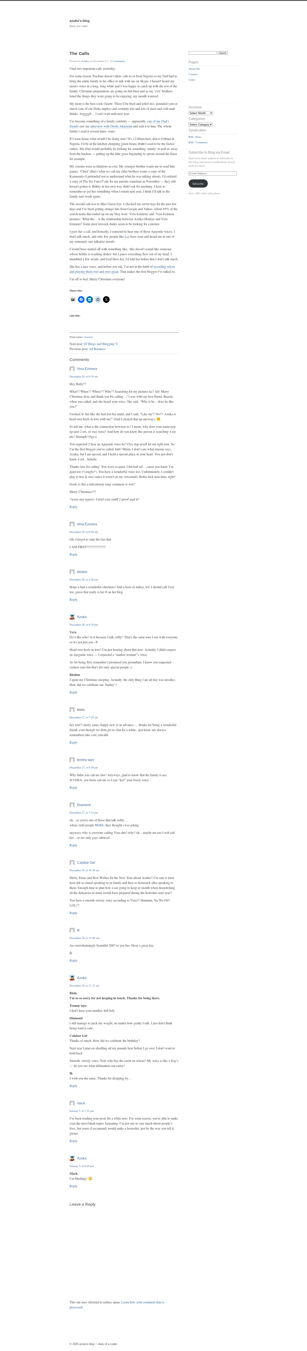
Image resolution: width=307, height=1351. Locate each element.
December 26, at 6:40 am (84, 532)
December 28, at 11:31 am (84, 985)
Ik (78, 930)
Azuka (85, 61)
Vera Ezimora (87, 369)
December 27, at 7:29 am (84, 717)
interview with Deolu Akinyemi (111, 126)
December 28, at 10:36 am (84, 870)
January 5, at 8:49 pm (82, 1166)
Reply (73, 506)
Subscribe (198, 183)
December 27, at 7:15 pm (84, 812)
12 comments (117, 61)
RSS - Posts (195, 137)
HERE (99, 825)
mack (81, 1103)
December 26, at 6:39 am (84, 376)
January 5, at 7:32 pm (82, 1111)
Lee (127, 236)
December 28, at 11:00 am (84, 938)
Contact (193, 74)
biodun (82, 572)
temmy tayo (85, 760)
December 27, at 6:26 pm (84, 767)
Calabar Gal (86, 862)
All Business (97, 349)
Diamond (84, 805)
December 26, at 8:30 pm (84, 624)
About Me (194, 69)
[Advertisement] (213, 94)
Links (192, 79)
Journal (88, 337)
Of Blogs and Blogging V (101, 344)
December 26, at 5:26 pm (84, 579)
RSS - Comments (198, 142)
